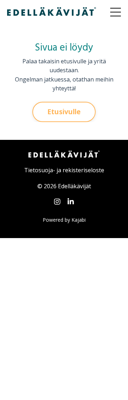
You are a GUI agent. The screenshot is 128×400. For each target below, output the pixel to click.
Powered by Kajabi (64, 219)
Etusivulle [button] (64, 111)
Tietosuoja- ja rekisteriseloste (64, 170)
